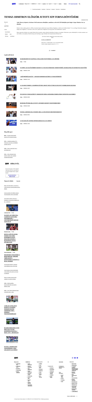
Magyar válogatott (18, 372)
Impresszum (74, 363)
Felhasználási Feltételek (74, 389)
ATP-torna (6, 36)
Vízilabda (51, 374)
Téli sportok (40, 377)
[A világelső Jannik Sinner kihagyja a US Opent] (11, 125)
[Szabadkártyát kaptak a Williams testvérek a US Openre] (11, 63)
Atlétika (40, 363)
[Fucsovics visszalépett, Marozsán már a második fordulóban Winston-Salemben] (11, 98)
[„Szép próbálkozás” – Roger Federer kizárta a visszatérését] (11, 81)
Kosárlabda (52, 369)
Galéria (60, 3)
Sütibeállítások (74, 391)
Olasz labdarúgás (30, 369)
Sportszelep (61, 361)
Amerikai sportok (51, 373)
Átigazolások (18, 370)
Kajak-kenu (40, 367)
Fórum (62, 378)
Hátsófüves (18, 368)
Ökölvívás (41, 370)
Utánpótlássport (63, 9)
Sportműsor (43, 9)
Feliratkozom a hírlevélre (12, 176)
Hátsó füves (58, 9)
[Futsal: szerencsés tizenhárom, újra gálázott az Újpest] (12, 342)
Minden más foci (29, 383)
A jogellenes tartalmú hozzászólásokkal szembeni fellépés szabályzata (75, 368)
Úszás (40, 365)
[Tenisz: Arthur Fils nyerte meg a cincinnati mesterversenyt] (11, 116)
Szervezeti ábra (74, 377)
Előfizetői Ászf (74, 384)
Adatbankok (21, 3)
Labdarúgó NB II (18, 367)
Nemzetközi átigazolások (30, 385)
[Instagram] (72, 358)
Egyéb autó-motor (62, 376)
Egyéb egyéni (40, 374)
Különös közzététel (73, 380)
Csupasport (53, 9)
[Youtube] (77, 358)
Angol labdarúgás (30, 364)
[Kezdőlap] (14, 4)
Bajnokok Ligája (7, 231)
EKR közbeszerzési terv (74, 375)
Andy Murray (12, 36)
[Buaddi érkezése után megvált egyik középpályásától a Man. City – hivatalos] (12, 323)
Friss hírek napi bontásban (36, 9)
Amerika (44, 3)
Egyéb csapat (51, 377)
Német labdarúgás (30, 371)
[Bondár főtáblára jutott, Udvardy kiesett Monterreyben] (11, 107)
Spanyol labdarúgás (7, 252)
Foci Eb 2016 (29, 380)
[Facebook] (75, 358)
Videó (62, 381)
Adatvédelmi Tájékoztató (74, 387)
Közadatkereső (74, 381)
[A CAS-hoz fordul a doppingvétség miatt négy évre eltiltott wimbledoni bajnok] (11, 90)
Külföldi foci (28, 361)
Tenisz (21, 61)
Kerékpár (41, 369)
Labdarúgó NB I (7, 212)
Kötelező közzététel (73, 372)
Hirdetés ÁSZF (74, 383)
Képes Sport (48, 9)
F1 (47, 3)
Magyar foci (16, 361)
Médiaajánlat (74, 365)
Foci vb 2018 (29, 378)
